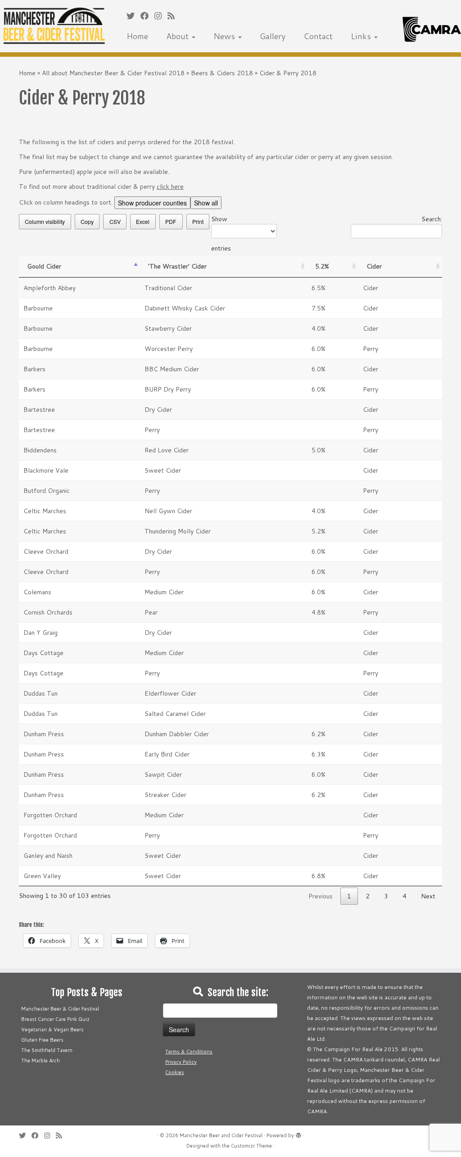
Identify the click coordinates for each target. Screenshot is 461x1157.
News (225, 36)
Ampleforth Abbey (49, 287)
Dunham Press (43, 733)
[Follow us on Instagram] (160, 16)
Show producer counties (152, 202)
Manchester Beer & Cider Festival (60, 1008)
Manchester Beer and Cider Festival (221, 1135)
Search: (431, 218)
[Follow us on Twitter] (133, 16)
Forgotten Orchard (50, 815)
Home (137, 36)
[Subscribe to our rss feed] (174, 16)
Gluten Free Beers (42, 1039)
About (178, 36)
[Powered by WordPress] (298, 1133)
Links (362, 36)
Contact (318, 36)
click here (170, 186)
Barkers (34, 369)
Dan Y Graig (40, 632)
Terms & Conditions (188, 1051)
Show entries (221, 233)
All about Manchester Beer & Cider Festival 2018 (113, 72)
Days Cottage (43, 652)
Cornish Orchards (47, 612)
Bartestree (39, 409)
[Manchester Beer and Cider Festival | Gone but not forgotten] (54, 26)
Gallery (272, 36)
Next (428, 896)
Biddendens (40, 450)
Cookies (174, 1072)
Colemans (37, 592)
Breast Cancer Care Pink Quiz (55, 1019)
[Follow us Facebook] (147, 16)
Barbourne (38, 308)
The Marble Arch (40, 1060)
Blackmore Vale (45, 470)
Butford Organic (46, 490)
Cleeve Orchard (45, 551)
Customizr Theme (251, 1145)
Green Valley (42, 875)
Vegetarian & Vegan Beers (52, 1029)
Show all (206, 202)
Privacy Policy (181, 1062)
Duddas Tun (40, 693)
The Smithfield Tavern (46, 1050)
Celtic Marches (44, 510)
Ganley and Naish (47, 855)
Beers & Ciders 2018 (222, 72)
